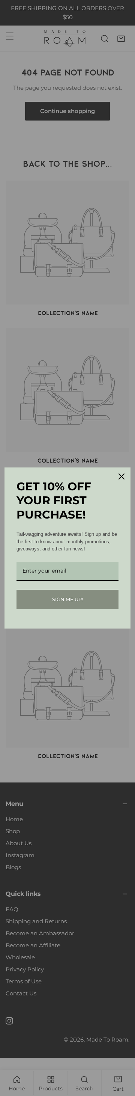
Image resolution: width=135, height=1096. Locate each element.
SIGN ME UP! (67, 599)
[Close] (121, 476)
